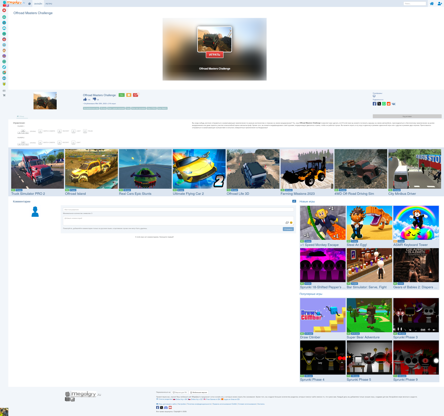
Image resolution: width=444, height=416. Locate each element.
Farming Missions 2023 (298, 193)
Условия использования (247, 404)
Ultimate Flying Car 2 (188, 193)
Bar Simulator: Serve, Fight (367, 286)
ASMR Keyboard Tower (410, 244)
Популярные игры (311, 294)
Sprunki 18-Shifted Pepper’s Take (324, 286)
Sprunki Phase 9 (405, 379)
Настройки (182, 404)
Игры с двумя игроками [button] (116, 108)
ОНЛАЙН (39, 3)
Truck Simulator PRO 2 (28, 193)
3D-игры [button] (103, 108)
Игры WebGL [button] (162, 108)
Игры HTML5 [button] (151, 108)
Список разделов (165, 399)
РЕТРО (50, 3)
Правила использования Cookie (225, 404)
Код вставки (407, 116)
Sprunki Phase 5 (359, 379)
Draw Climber (310, 337)
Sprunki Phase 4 (312, 379)
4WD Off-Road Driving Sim (354, 193)
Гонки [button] (128, 108)
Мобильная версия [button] (199, 392)
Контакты (261, 404)
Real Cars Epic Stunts (135, 193)
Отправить (288, 229)
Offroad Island (75, 193)
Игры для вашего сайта (167, 404)
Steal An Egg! (357, 244)
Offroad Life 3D (238, 193)
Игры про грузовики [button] (138, 108)
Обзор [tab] (21, 116)
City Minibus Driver (402, 193)
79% (121, 95)
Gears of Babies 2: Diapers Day (416, 286)
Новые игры (307, 201)
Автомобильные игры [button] (91, 108)
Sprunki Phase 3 (405, 337)
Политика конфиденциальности (199, 404)
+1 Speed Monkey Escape (319, 244)
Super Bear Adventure (363, 337)
